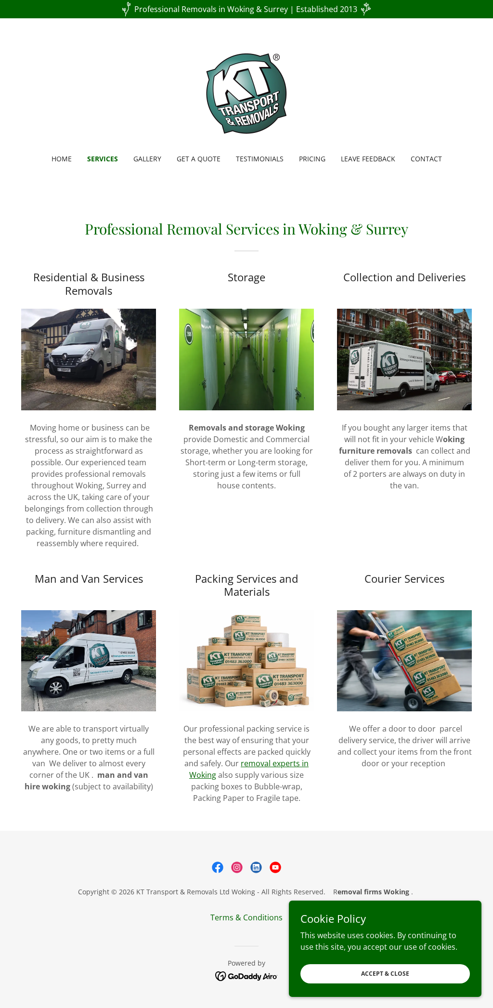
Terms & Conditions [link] (246, 917)
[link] (246, 92)
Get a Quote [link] (199, 158)
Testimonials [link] (260, 158)
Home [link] (62, 158)
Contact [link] (426, 158)
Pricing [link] (312, 158)
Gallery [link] (147, 158)
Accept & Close (385, 973)
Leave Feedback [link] (368, 158)
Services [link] (102, 158)
